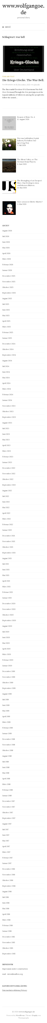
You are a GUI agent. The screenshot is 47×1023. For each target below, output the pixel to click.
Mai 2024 (6, 378)
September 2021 (8, 553)
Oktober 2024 (7, 349)
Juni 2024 (6, 372)
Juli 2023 (5, 428)
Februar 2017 (7, 858)
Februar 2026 (7, 265)
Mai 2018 (5, 773)
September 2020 (9, 620)
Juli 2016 (5, 897)
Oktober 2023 (7, 411)
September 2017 (8, 818)
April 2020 (6, 649)
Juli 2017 (5, 829)
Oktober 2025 (7, 287)
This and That (8, 76)
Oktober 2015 (7, 948)
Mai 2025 (5, 315)
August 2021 (7, 558)
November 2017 (8, 807)
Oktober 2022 (7, 479)
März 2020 (6, 654)
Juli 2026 (5, 236)
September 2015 (8, 954)
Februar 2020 (7, 660)
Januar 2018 (7, 796)
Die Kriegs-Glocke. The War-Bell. (23, 80)
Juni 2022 (6, 502)
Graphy (34, 1015)
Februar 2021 (7, 592)
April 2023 (6, 445)
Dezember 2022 (8, 468)
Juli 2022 (5, 496)
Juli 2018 (5, 762)
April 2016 (6, 914)
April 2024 (6, 383)
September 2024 (9, 355)
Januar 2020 (7, 666)
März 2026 (6, 259)
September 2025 (9, 293)
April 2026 (6, 253)
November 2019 (8, 677)
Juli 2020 (5, 632)
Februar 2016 (7, 925)
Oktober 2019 (7, 682)
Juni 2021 (5, 570)
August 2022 (7, 491)
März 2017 (6, 852)
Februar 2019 (7, 728)
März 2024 (6, 389)
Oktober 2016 (7, 880)
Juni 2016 (5, 903)
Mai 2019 (5, 711)
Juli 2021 (5, 564)
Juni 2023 (6, 434)
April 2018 (6, 779)
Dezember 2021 (8, 536)
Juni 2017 (5, 835)
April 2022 (6, 513)
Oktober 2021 (7, 547)
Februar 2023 (7, 457)
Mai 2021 (5, 575)
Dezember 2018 (8, 739)
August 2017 (7, 824)
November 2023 (8, 406)
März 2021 (6, 587)
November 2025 (8, 282)
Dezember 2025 (8, 276)
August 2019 (7, 694)
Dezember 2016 (8, 869)
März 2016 (6, 920)
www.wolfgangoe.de (23, 9)
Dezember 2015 (8, 937)
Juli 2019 (5, 699)
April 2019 (6, 716)
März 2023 (6, 451)
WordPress (20, 1015)
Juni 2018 (5, 767)
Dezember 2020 (8, 603)
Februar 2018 (7, 790)
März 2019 (6, 722)
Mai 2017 (5, 841)
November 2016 (8, 875)
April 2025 (6, 321)
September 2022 (9, 485)
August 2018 (7, 756)
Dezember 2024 (8, 344)
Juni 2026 (6, 242)
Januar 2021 (7, 598)
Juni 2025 (6, 310)
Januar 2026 (7, 270)
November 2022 (8, 473)
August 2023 (7, 423)
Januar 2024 (7, 400)
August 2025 (7, 298)
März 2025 (6, 327)
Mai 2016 (5, 908)
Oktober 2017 (7, 812)
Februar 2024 (7, 394)
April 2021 (6, 581)
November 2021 (8, 541)
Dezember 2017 (8, 801)
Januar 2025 (7, 338)
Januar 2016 (7, 931)
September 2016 (9, 886)
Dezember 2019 (8, 671)
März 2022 (6, 519)
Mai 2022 (5, 507)
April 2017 (6, 846)
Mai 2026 (6, 248)
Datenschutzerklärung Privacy (14, 990)
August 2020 (7, 626)
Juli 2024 (5, 366)
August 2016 (7, 891)
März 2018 (6, 784)
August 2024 (7, 361)
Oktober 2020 (7, 615)
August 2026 (7, 231)
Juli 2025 (5, 304)
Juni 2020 (6, 637)
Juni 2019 (5, 705)
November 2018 (8, 745)
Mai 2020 (6, 643)
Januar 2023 (7, 462)
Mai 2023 (6, 440)
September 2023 (9, 417)
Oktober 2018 (7, 750)
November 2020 (8, 609)
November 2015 (8, 942)
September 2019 (9, 688)
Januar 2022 (7, 530)
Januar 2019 (7, 733)
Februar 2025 (7, 332)
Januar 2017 (7, 863)
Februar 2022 (7, 524)
